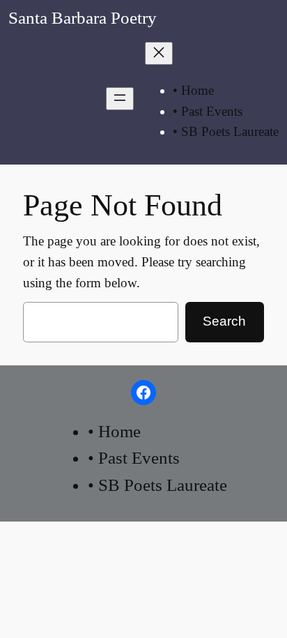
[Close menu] (159, 53)
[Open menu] (120, 98)
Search (224, 321)
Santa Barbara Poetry (82, 17)
